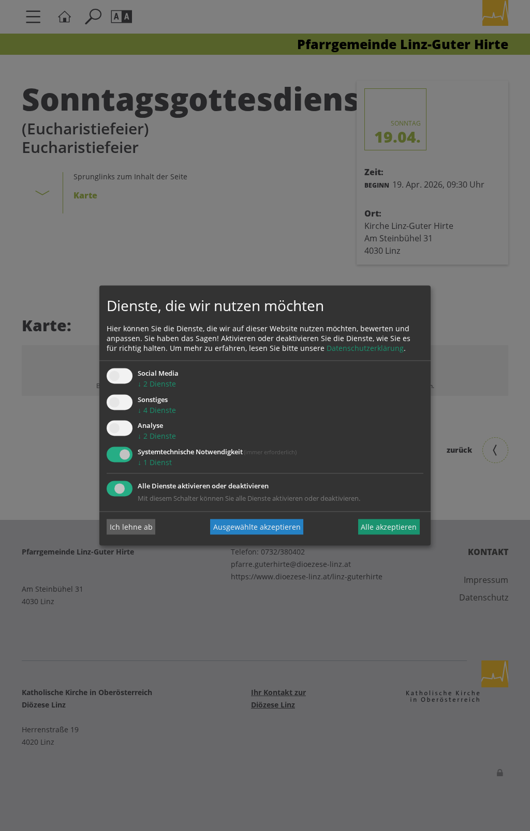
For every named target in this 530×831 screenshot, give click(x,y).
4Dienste (157, 410)
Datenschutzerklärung (365, 348)
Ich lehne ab (131, 527)
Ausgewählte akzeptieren (257, 527)
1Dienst (155, 463)
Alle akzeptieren (389, 527)
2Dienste (157, 384)
